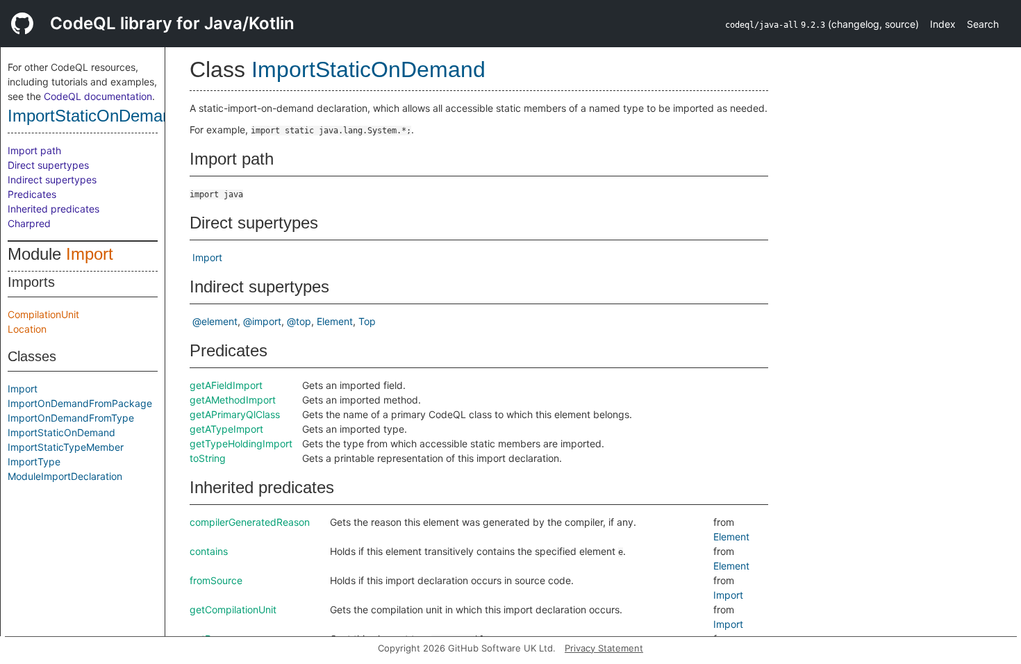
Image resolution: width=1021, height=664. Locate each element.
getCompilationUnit (233, 609)
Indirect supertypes (52, 179)
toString (208, 458)
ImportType (34, 461)
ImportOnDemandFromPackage (80, 403)
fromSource (216, 580)
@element (215, 321)
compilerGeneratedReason (250, 522)
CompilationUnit (43, 314)
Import (89, 253)
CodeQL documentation (98, 96)
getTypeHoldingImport (241, 443)
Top (367, 321)
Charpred (29, 223)
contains (209, 551)
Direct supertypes (48, 165)
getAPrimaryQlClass (235, 414)
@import (262, 321)
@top (299, 321)
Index (943, 24)
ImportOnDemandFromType (71, 418)
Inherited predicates (53, 209)
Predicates (32, 194)
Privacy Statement (604, 648)
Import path (34, 150)
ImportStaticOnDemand (94, 115)
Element (335, 321)
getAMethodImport (233, 400)
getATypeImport (226, 429)
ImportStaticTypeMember (66, 447)
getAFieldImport (226, 385)
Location (27, 329)
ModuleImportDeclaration (65, 476)
